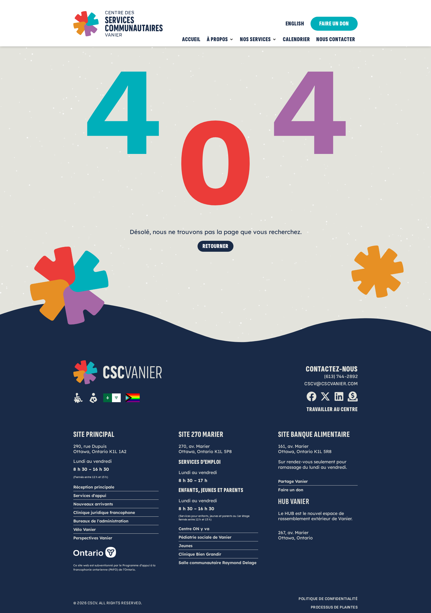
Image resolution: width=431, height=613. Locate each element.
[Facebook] (312, 396)
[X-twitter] (325, 396)
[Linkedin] (339, 396)
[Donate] (353, 396)
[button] (220, 39)
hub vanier (293, 501)
